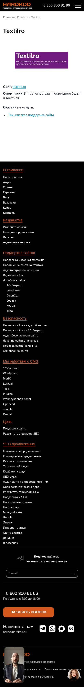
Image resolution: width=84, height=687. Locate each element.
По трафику (11, 507)
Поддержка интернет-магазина (23, 259)
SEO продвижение (19, 444)
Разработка (12, 220)
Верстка (8, 237)
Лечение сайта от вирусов (20, 340)
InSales (8, 393)
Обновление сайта (15, 350)
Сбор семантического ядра (21, 486)
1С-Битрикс (14, 285)
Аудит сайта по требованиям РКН (25, 481)
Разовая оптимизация (17, 461)
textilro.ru (19, 87)
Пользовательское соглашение (63, 669)
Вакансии (9, 202)
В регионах (10, 542)
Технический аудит (15, 466)
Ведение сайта (13, 275)
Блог (6, 197)
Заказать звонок (28, 612)
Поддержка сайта (14, 428)
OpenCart (13, 295)
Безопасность (15, 318)
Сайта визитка (12, 532)
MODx (11, 305)
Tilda (10, 310)
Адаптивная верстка (16, 242)
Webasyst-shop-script (17, 398)
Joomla (11, 300)
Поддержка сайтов (19, 253)
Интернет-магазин (15, 227)
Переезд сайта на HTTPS (20, 345)
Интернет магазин (15, 527)
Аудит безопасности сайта (20, 335)
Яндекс (8, 522)
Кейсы (7, 207)
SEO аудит (10, 476)
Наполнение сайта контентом (23, 265)
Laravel (8, 383)
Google (7, 517)
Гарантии (9, 192)
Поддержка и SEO (15, 497)
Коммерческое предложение (22, 456)
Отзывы (8, 187)
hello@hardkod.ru (15, 632)
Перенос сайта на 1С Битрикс (23, 330)
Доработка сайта (14, 280)
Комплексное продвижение (21, 451)
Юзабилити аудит (15, 471)
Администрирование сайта (21, 270)
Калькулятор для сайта (18, 232)
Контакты (9, 212)
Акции (7, 182)
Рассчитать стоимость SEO (21, 433)
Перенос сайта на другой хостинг (25, 325)
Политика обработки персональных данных (28, 677)
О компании (13, 170)
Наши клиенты (12, 177)
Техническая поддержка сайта (31, 115)
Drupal (7, 414)
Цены (7, 422)
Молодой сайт (12, 512)
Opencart (9, 404)
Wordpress (14, 290)
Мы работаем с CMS (20, 361)
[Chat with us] (74, 675)
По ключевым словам (17, 502)
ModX (7, 378)
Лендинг (8, 537)
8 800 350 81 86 (56, 5)
